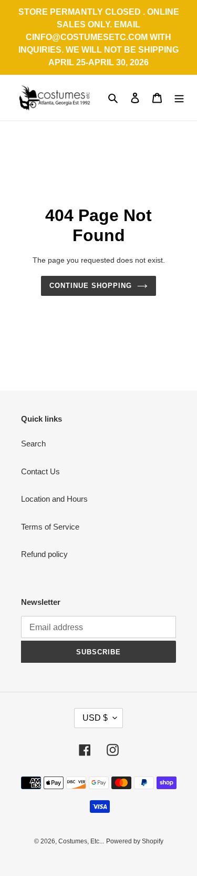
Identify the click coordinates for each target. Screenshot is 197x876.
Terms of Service (50, 526)
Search (33, 443)
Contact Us (40, 471)
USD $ (95, 717)
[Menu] (179, 97)
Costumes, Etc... (81, 841)
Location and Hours (54, 498)
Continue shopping (90, 286)
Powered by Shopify (134, 841)
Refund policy (44, 554)
